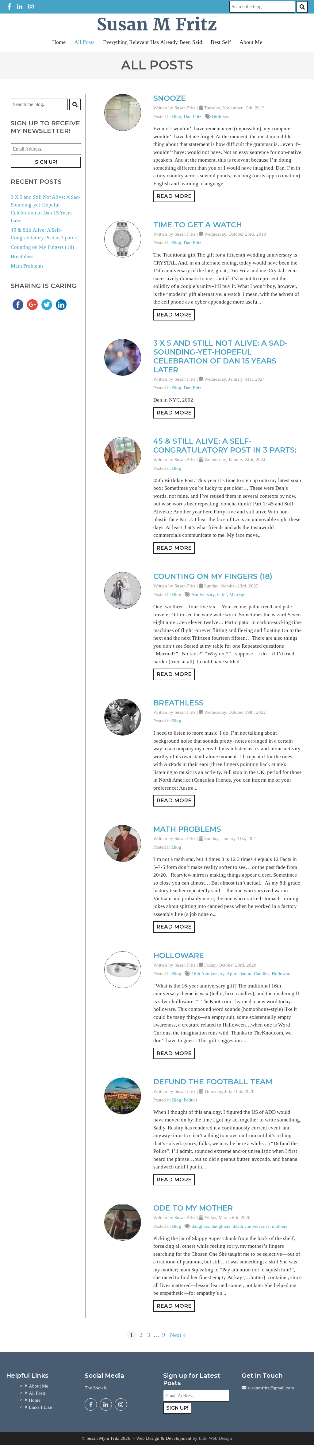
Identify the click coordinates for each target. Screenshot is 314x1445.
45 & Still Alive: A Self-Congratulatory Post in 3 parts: (225, 445)
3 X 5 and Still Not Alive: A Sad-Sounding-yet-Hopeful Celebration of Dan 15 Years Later (220, 356)
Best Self (221, 42)
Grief (222, 594)
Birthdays (221, 116)
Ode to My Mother (193, 1208)
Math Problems (27, 266)
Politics (190, 1099)
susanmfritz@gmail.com (270, 1387)
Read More (174, 196)
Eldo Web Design (215, 1438)
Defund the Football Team (212, 1081)
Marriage (238, 594)
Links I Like (40, 1407)
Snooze (169, 98)
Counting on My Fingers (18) (42, 247)
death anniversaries (251, 1226)
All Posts (84, 42)
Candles (261, 973)
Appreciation (239, 973)
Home (59, 42)
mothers (279, 1226)
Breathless (22, 256)
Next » (178, 1335)
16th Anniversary (208, 973)
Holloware (178, 955)
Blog (176, 116)
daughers (200, 1226)
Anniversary (203, 594)
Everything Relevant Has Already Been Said (152, 42)
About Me (250, 42)
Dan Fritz (192, 116)
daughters (221, 1226)
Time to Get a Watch (197, 224)
